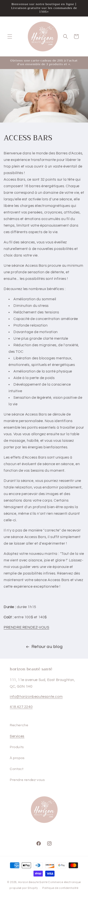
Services (17, 736)
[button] (9, 36)
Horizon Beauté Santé (33, 882)
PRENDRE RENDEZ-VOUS (26, 627)
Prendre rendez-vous (27, 780)
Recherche (19, 725)
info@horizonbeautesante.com (36, 697)
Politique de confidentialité (60, 888)
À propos (17, 758)
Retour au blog (47, 646)
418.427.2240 (21, 707)
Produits (17, 747)
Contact (16, 769)
